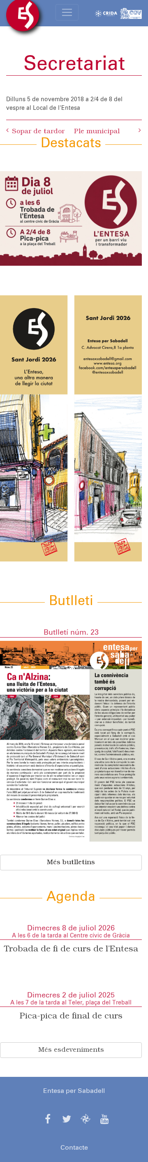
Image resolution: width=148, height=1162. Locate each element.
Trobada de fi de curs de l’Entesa (71, 949)
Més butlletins (71, 862)
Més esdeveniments (71, 1050)
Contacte (74, 1147)
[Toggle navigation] (67, 12)
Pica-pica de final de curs (71, 1016)
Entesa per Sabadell (74, 1091)
